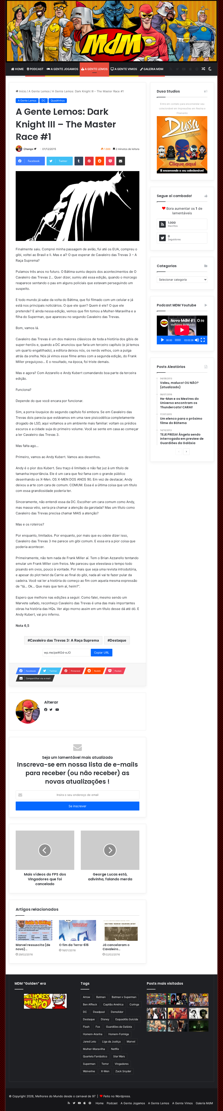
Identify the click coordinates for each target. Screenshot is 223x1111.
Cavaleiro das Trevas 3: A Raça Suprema (64, 640)
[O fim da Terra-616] (77, 930)
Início (22, 91)
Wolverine (89, 1071)
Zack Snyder (123, 1071)
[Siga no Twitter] (35, 149)
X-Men (105, 1071)
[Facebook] (46, 709)
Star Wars (119, 1056)
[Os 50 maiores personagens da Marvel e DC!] (156, 998)
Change (28, 149)
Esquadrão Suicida (126, 1019)
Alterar (51, 702)
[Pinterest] (89, 161)
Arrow (86, 997)
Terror (105, 1063)
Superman (89, 1063)
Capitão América (113, 1004)
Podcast (36, 69)
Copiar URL (101, 652)
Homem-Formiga (118, 1034)
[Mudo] (197, 340)
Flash (86, 1026)
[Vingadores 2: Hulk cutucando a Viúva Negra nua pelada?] (156, 1013)
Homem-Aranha (92, 1034)
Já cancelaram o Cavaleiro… (116, 947)
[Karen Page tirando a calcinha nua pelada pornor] (177, 1025)
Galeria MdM (153, 69)
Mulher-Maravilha (94, 1049)
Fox (98, 1026)
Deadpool (99, 1011)
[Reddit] (99, 161)
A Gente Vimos (125, 69)
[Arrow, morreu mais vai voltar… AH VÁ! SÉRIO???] (198, 1025)
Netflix (115, 1049)
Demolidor (117, 1011)
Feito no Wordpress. (117, 1096)
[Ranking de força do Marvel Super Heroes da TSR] (177, 998)
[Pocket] (110, 161)
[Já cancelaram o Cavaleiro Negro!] (121, 930)
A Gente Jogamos (64, 69)
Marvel (131, 1041)
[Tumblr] (78, 161)
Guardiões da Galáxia (119, 1026)
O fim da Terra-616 (74, 945)
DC (44, 100)
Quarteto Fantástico (95, 1056)
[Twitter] (52, 709)
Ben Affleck (90, 1004)
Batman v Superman (124, 997)
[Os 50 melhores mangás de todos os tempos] (177, 1013)
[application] (182, 330)
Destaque (118, 640)
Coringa (134, 1004)
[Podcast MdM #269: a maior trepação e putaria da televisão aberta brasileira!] (198, 999)
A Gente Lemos (96, 69)
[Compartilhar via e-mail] (120, 161)
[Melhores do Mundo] (112, 31)
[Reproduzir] (162, 340)
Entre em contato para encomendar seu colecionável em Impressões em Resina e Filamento (182, 108)
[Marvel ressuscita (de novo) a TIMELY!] (34, 930)
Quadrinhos (58, 100)
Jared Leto (89, 1041)
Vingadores (121, 1063)
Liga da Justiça (111, 1041)
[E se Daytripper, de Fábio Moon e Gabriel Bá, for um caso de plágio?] (198, 1013)
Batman (101, 997)
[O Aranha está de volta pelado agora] (156, 1025)
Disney (105, 1019)
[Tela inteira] (203, 340)
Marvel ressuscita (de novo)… (33, 947)
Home (19, 69)
